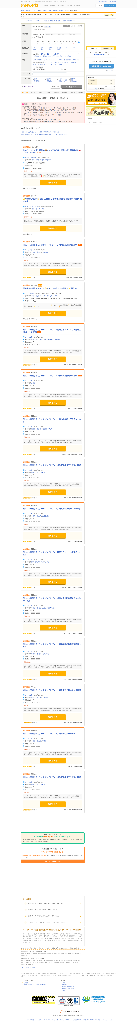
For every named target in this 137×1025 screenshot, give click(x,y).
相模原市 (35, 953)
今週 (66, 48)
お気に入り (69, 5)
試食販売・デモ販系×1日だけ (52, 21)
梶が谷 (68, 960)
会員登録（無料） (110, 5)
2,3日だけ (45, 54)
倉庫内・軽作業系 (37, 60)
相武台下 (41, 960)
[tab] (94, 48)
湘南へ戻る (48, 27)
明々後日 (59, 48)
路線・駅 (73, 26)
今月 (42, 49)
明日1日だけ (29, 21)
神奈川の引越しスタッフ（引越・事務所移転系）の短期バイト (38, 134)
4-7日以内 (55, 54)
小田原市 (23, 955)
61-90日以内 (68, 56)
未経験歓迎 (74, 81)
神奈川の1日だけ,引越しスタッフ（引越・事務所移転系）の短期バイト (40, 132)
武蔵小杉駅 (45, 654)
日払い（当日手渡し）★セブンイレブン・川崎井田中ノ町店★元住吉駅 (52, 690)
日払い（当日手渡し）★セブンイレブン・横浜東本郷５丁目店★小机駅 (52, 465)
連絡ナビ (45, 5)
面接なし (36, 80)
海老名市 (49, 953)
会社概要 (26, 983)
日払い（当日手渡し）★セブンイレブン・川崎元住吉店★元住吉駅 (50, 245)
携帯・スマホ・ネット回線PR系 (67, 62)
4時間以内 (49, 81)
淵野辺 (34, 960)
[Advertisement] (53, 824)
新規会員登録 (98, 54)
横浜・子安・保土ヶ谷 (39, 296)
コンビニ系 (49, 64)
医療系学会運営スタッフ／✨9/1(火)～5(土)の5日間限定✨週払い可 (50, 288)
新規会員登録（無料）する (101, 66)
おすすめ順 (25, 92)
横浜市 (69, 953)
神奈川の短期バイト (61, 134)
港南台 (27, 962)
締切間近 (49, 78)
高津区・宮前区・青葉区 (39, 429)
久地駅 (50, 429)
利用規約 (64, 984)
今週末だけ (38, 21)
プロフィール (60, 5)
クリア (81, 53)
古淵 (49, 962)
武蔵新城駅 (45, 516)
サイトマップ (65, 990)
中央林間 (28, 960)
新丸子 (61, 962)
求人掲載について (103, 1)
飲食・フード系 (57, 64)
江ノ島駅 (35, 29)
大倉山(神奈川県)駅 (48, 608)
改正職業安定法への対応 (68, 988)
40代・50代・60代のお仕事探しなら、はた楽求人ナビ (66, 1020)
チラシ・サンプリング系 (58, 60)
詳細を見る (52, 183)
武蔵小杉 (75, 960)
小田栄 (29, 964)
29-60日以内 (59, 56)
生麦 (22, 962)
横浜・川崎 (73, 973)
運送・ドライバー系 (31, 206)
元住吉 (34, 962)
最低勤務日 (64, 92)
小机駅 (43, 472)
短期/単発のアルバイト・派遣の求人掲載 (35, 984)
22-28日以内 (51, 56)
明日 (42, 48)
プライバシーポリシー (68, 986)
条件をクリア (55, 86)
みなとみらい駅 (52, 296)
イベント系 (47, 60)
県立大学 (23, 964)
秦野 (22, 960)
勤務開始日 (56, 92)
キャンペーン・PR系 (51, 62)
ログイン (99, 5)
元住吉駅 (45, 252)
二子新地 (54, 962)
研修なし (49, 80)
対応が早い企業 (63, 80)
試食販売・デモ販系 (72, 60)
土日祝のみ (37, 81)
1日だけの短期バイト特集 (28, 967)
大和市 (28, 953)
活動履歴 (52, 5)
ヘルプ (63, 983)
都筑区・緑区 (35, 472)
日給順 (48, 92)
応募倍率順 (80, 92)
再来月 (58, 49)
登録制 (73, 78)
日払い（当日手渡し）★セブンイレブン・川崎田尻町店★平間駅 (49, 734)
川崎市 (62, 953)
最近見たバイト (108, 48)
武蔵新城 (68, 962)
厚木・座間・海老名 (38, 160)
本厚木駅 (48, 160)
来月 (50, 49)
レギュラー (77, 5)
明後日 (50, 48)
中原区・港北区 (36, 252)
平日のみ (73, 80)
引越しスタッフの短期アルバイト (43, 975)
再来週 (34, 49)
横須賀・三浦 (80, 973)
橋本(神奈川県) (49, 960)
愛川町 (42, 953)
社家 (57, 960)
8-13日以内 (35, 56)
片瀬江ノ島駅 (42, 29)
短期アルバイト (86, 975)
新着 (35, 78)
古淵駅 (33, 383)
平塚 (62, 960)
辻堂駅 (47, 562)
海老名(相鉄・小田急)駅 (52, 339)
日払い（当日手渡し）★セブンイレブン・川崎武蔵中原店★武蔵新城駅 (52, 509)
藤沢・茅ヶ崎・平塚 (38, 209)
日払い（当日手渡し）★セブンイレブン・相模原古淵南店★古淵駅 (50, 376)
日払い (60, 78)
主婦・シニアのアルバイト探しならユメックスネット (97, 1020)
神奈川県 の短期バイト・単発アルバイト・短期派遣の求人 (35, 973)
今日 (34, 48)
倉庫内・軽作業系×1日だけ (70, 21)
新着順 (33, 92)
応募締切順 (72, 92)
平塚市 (55, 953)
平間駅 (44, 741)
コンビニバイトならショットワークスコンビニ (37, 1020)
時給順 (41, 92)
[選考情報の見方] (101, 89)
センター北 (41, 962)
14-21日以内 (43, 56)
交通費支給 (62, 81)
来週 (74, 48)
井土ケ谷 (75, 962)
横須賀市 (77, 953)
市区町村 (79, 26)
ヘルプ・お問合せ (112, 1)
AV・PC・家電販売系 (38, 64)
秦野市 (22, 953)
